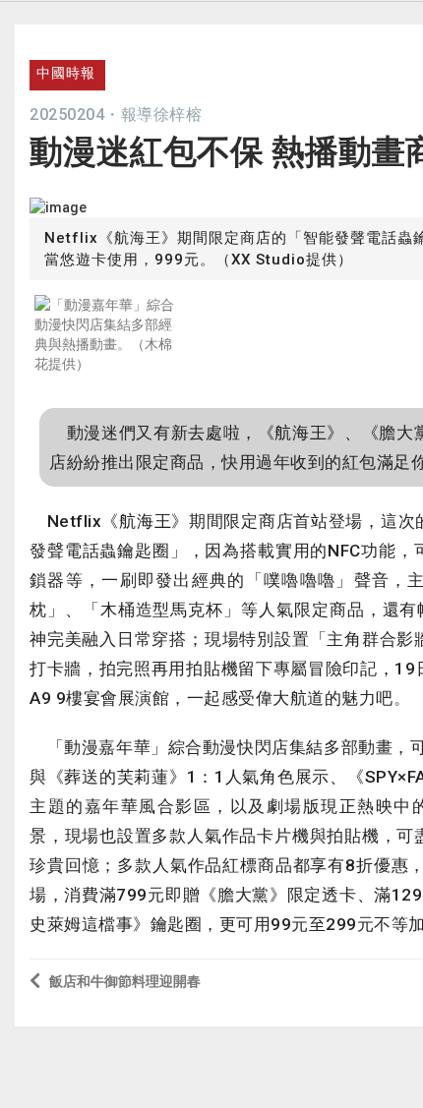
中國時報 (65, 73)
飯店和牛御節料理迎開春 (125, 981)
